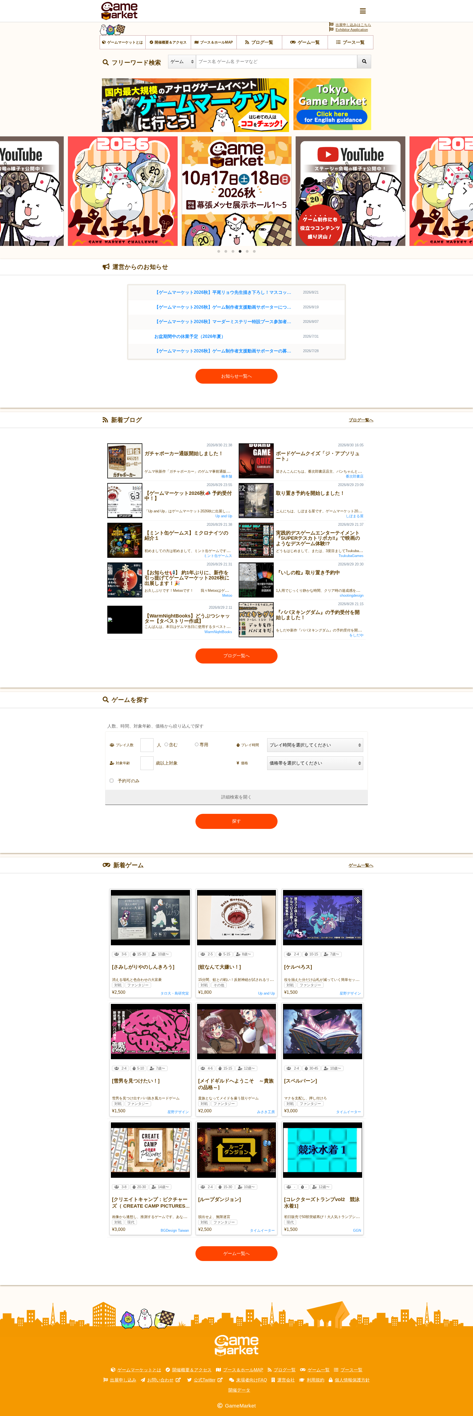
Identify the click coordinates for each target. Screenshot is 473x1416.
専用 (204, 744)
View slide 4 (240, 251)
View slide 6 (254, 251)
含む (173, 744)
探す (236, 821)
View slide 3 (233, 251)
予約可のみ (129, 781)
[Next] (464, 191)
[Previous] (9, 191)
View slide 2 (225, 251)
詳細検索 (230, 797)
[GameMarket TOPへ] (236, 1345)
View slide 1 (218, 251)
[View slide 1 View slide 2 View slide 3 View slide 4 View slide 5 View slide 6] (236, 191)
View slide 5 (247, 251)
